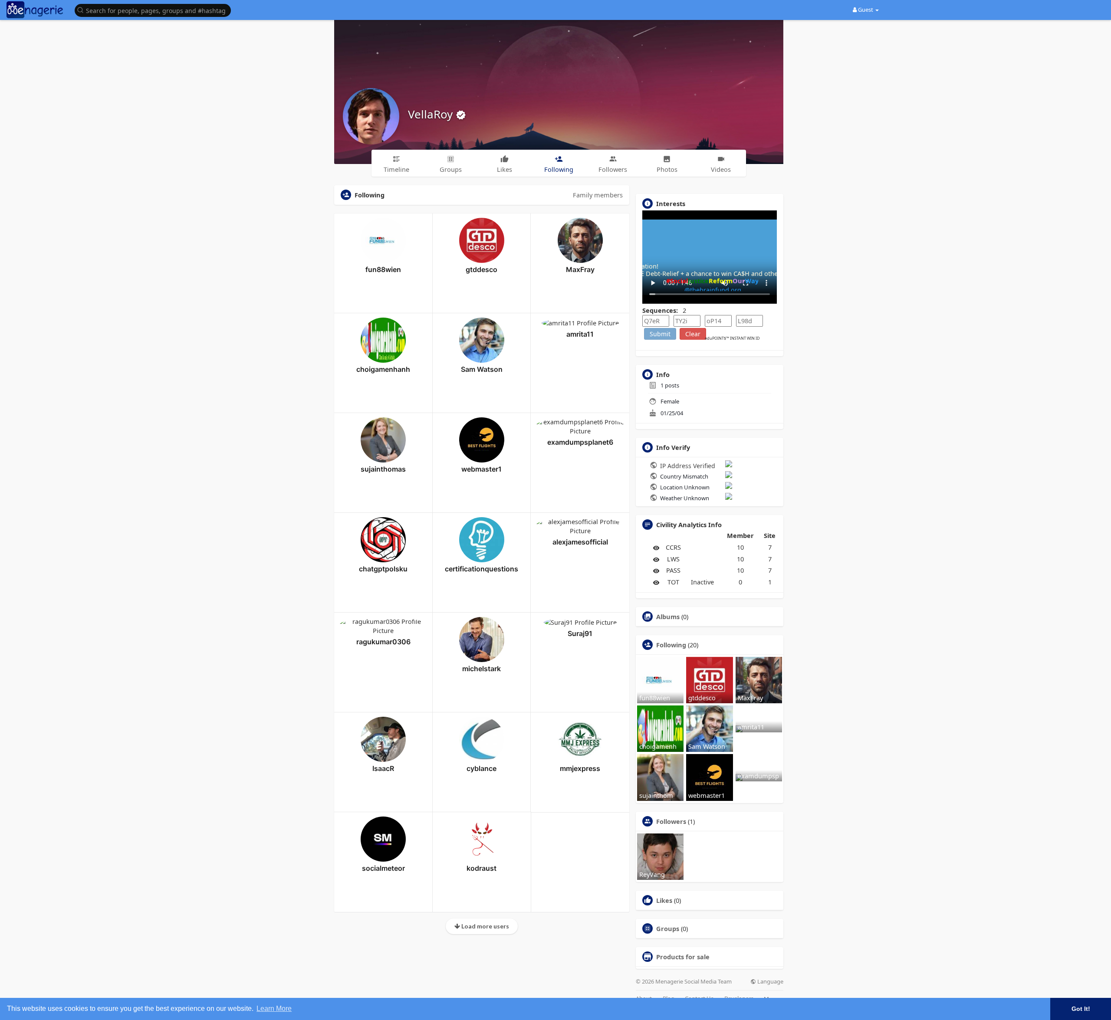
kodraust (481, 868)
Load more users (484, 926)
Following (671, 644)
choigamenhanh (383, 369)
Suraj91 (580, 633)
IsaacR (383, 768)
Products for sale (683, 956)
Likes (664, 900)
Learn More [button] (274, 1008)
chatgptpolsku (383, 568)
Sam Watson (482, 369)
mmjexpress (580, 768)
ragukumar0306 (383, 641)
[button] (155, 10)
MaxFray (580, 269)
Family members (598, 194)
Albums (668, 616)
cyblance (481, 768)
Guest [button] (865, 9)
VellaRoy (432, 114)
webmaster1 (481, 469)
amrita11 (580, 334)
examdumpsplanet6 (580, 442)
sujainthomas (383, 469)
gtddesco (481, 269)
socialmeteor (383, 868)
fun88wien (383, 269)
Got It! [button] (1081, 1008)
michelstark (481, 668)
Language (769, 981)
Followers (671, 821)
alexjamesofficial (580, 542)
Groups (667, 928)
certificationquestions (481, 568)
